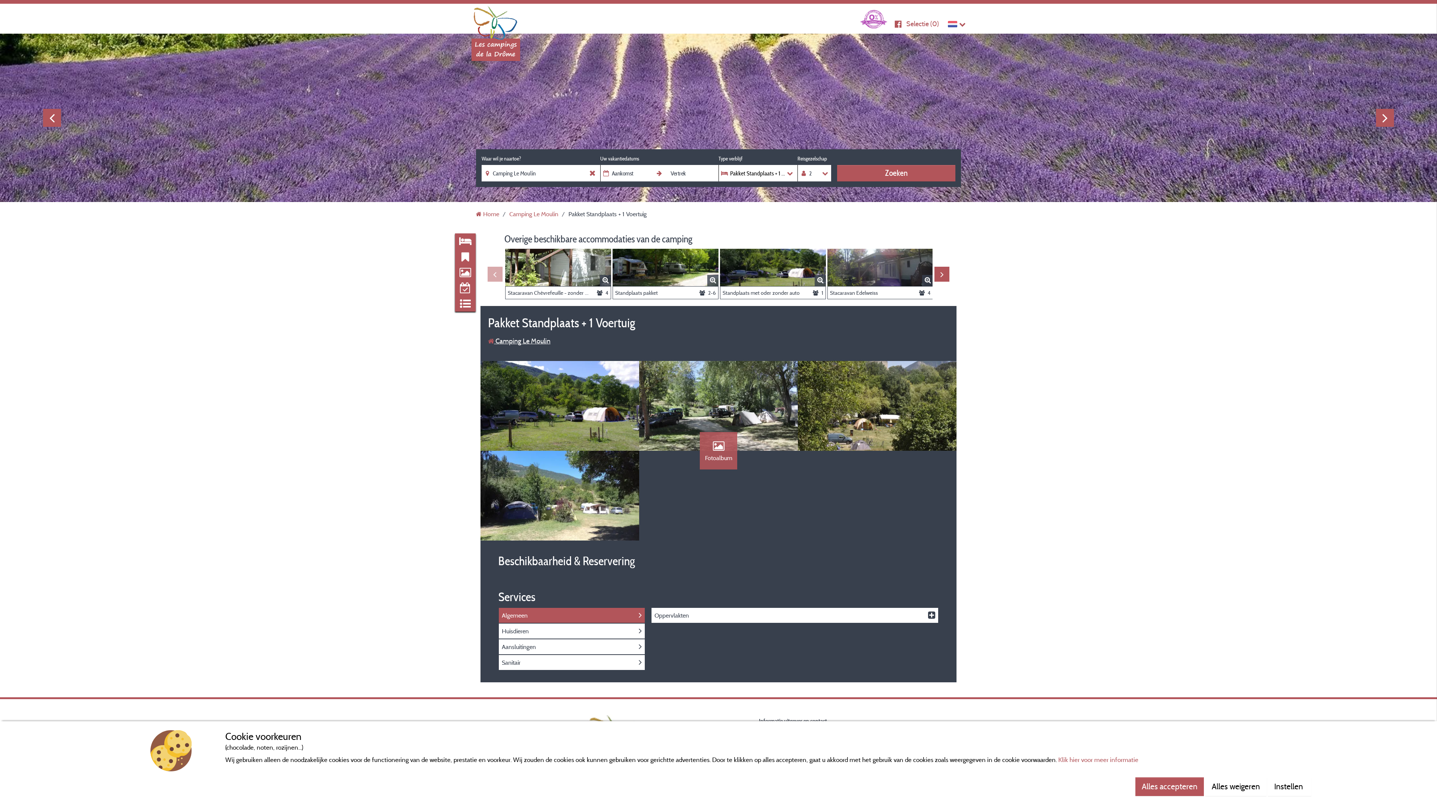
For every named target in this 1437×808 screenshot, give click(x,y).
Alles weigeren (1236, 786)
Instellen (1289, 786)
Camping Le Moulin (522, 341)
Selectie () (922, 23)
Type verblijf (730, 158)
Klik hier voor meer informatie (1098, 759)
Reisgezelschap (812, 158)
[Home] (496, 21)
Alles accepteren (1170, 786)
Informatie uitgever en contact (793, 720)
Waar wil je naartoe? (501, 158)
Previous (52, 118)
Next (1385, 118)
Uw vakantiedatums (619, 158)
